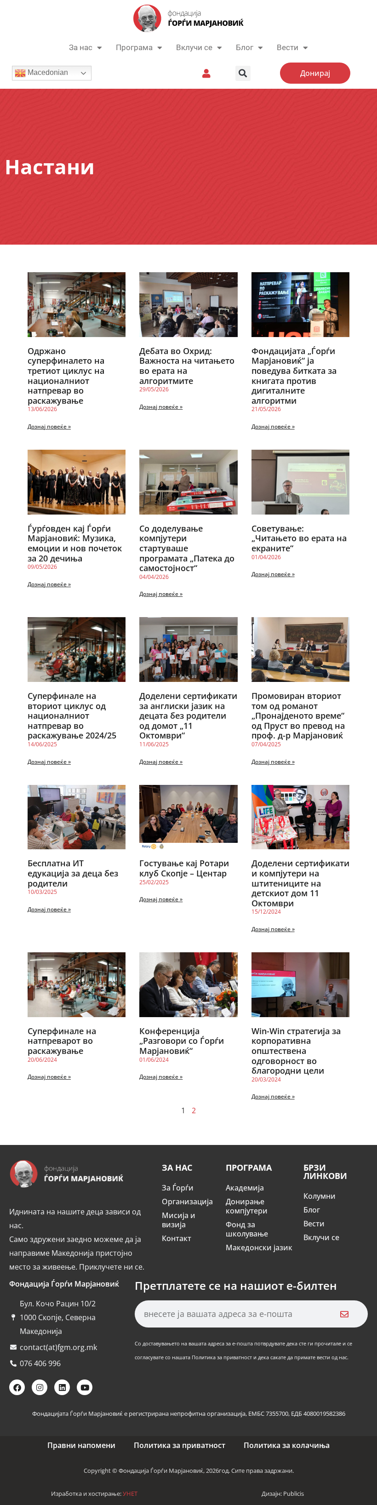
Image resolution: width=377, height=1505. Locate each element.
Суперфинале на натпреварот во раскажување (62, 1040)
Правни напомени (81, 1445)
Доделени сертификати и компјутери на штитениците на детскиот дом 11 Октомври (300, 883)
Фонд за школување (247, 1229)
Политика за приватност (179, 1445)
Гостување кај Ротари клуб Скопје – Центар (184, 868)
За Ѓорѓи (178, 1188)
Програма (134, 47)
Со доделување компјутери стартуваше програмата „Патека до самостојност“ (186, 548)
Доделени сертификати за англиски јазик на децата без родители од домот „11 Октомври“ (188, 715)
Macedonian (47, 72)
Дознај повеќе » (49, 426)
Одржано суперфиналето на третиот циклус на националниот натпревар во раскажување (66, 375)
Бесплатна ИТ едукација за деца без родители (73, 873)
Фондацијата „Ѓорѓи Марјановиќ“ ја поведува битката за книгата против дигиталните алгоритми (294, 375)
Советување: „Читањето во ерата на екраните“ (299, 538)
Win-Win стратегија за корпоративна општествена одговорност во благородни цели (296, 1050)
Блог (244, 47)
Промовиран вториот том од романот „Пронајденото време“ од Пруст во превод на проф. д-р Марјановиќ (298, 715)
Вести (314, 1224)
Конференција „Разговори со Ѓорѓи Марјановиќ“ (181, 1040)
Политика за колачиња (287, 1445)
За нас (80, 47)
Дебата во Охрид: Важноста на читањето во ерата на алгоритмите (186, 365)
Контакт (176, 1238)
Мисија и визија (178, 1220)
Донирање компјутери (247, 1206)
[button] (243, 73)
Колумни (319, 1196)
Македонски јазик (259, 1247)
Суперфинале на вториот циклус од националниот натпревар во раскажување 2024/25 (72, 715)
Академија (245, 1188)
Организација (187, 1201)
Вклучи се (194, 47)
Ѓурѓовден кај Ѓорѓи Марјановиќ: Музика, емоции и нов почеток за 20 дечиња (75, 543)
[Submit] (344, 1314)
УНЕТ (130, 1493)
